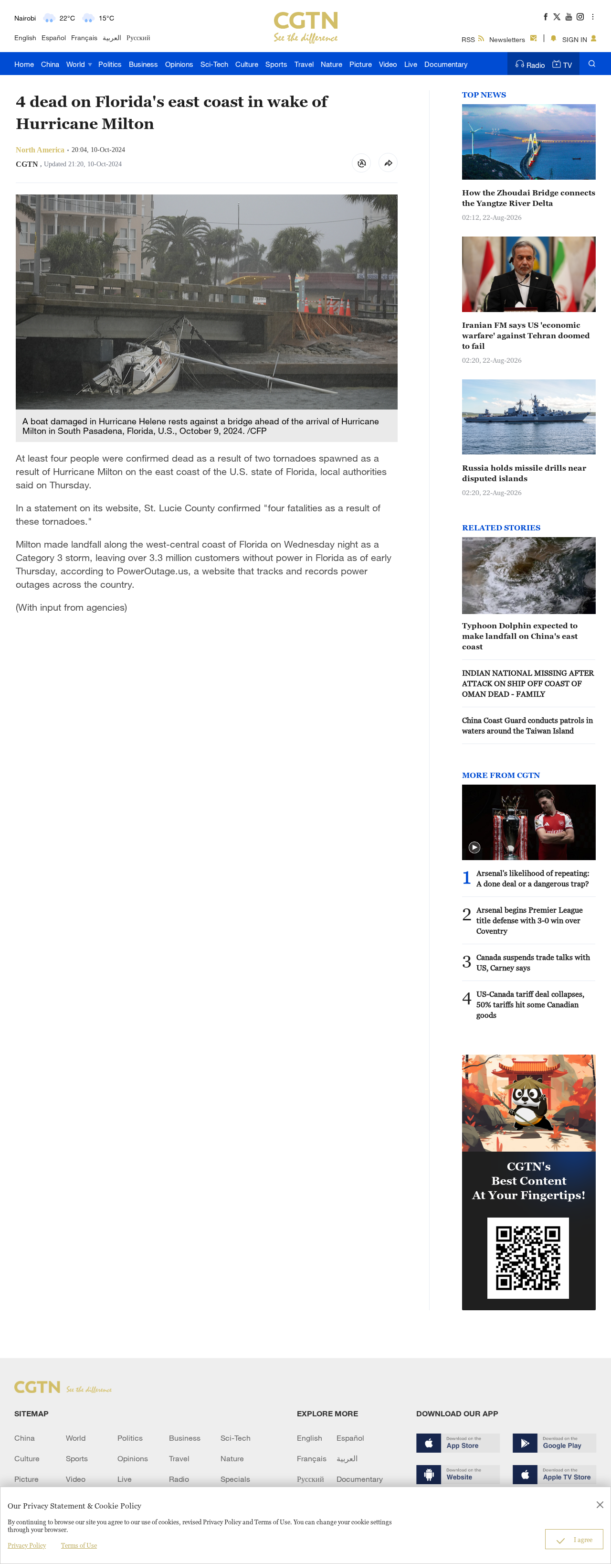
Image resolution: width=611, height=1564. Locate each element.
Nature (331, 64)
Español (54, 37)
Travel (304, 64)
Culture (246, 64)
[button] (474, 847)
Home (24, 64)
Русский (138, 37)
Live (410, 64)
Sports (276, 64)
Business (143, 64)
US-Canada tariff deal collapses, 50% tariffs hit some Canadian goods (530, 1004)
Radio (536, 65)
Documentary (446, 64)
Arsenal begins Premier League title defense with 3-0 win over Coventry (529, 920)
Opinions (179, 64)
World (76, 64)
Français (84, 37)
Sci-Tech (214, 64)
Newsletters (507, 39)
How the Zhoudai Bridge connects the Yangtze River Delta (528, 197)
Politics (110, 64)
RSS (468, 39)
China (50, 64)
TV (567, 65)
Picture (360, 64)
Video (388, 64)
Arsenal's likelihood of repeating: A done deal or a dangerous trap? (533, 878)
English (25, 37)
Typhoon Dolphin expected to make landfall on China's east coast (520, 636)
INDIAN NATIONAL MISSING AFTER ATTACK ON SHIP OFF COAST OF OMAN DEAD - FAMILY (528, 683)
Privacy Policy (27, 1545)
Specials (235, 1479)
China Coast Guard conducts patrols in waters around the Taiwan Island (527, 725)
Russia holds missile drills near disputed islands (524, 473)
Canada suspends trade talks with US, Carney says (533, 962)
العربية (112, 37)
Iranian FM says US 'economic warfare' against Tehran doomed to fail (526, 335)
